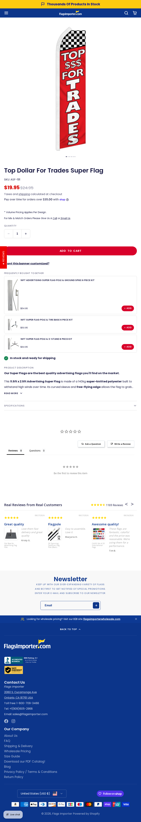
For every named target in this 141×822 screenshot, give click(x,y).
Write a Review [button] (122, 443)
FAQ (7, 740)
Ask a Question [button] (93, 443)
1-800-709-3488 (28, 703)
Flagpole (54, 524)
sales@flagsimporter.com (30, 714)
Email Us (65, 218)
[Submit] (96, 605)
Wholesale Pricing (17, 751)
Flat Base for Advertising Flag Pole (10, 545)
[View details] (13, 295)
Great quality (14, 524)
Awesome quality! (105, 524)
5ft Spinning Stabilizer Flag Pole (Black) (53, 545)
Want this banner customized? (26, 264)
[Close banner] (136, 619)
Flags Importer (62, 814)
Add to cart (71, 251)
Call (55, 218)
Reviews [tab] (13, 450)
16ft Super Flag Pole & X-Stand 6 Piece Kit (46, 339)
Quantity (10, 225)
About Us (11, 735)
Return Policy (13, 777)
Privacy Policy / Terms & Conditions (30, 771)
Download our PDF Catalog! (24, 761)
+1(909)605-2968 (21, 709)
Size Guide (12, 756)
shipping (24, 194)
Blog (7, 766)
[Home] (70, 12)
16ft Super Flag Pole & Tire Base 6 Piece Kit (46, 319)
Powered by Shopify (86, 814)
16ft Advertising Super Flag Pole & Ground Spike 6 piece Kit (57, 280)
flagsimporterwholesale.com (101, 619)
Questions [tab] (35, 450)
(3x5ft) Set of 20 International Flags (98, 545)
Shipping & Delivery (18, 746)
